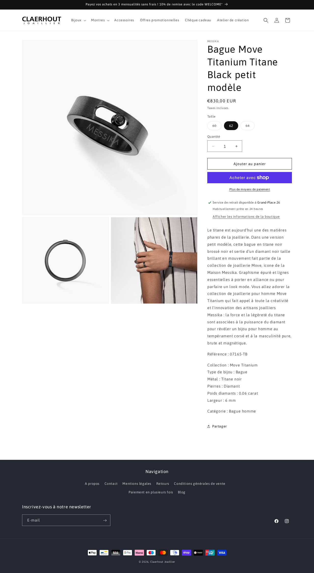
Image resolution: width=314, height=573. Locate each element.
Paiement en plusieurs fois (151, 492)
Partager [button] (219, 426)
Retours (162, 484)
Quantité (213, 136)
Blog (181, 492)
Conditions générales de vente (199, 484)
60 (217, 126)
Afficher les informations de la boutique (246, 217)
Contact (111, 484)
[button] (78, 20)
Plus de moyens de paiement (249, 189)
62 (231, 126)
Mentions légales (136, 484)
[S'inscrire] (104, 520)
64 (250, 126)
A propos (92, 484)
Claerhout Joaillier (162, 561)
